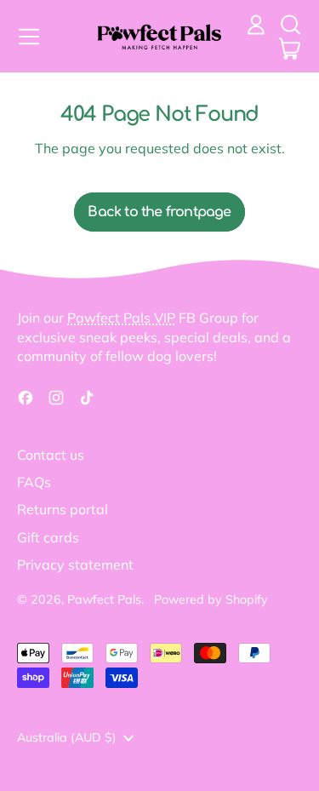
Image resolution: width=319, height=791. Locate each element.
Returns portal (62, 509)
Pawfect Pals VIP (121, 317)
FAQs (34, 481)
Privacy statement (75, 564)
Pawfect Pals (104, 599)
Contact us (50, 454)
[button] (290, 25)
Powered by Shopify (211, 599)
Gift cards (48, 537)
